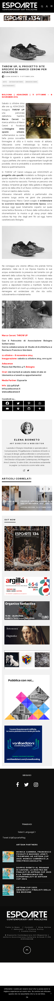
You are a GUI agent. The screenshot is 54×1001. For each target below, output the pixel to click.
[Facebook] (7, 403)
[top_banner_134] (27, 17)
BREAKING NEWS (31, 81)
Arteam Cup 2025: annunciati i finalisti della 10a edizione (33, 889)
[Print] (18, 408)
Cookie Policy (28, 931)
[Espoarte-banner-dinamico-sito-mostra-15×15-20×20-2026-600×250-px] (27, 668)
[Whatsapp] (40, 403)
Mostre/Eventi (9, 85)
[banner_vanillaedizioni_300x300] (27, 719)
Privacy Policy (36, 929)
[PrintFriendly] (29, 408)
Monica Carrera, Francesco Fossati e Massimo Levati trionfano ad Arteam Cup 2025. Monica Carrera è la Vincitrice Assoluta (33, 856)
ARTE (5, 81)
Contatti (29, 927)
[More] (40, 408)
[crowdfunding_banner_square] (23, 762)
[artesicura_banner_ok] (27, 644)
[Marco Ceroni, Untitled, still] (27, 330)
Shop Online (44, 927)
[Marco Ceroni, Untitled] (27, 261)
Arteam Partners (16, 81)
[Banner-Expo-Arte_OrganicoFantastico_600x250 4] (27, 619)
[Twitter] (18, 403)
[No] (51, 993)
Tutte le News (12, 927)
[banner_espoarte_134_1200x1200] (27, 570)
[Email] (7, 408)
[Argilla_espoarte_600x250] (27, 595)
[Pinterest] (29, 403)
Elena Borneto (12, 76)
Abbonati (18, 929)
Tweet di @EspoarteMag (14, 837)
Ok (27, 997)
